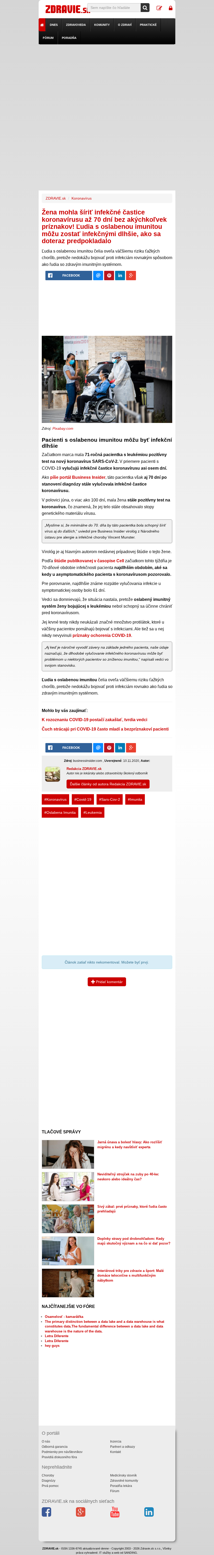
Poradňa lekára (121, 1486)
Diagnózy (48, 1480)
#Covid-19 (82, 799)
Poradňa (69, 37)
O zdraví (125, 24)
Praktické (148, 24)
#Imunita (135, 799)
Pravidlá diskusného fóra (59, 1457)
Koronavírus (82, 198)
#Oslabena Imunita (60, 812)
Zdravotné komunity (124, 1480)
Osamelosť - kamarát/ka (64, 1317)
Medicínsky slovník (123, 1475)
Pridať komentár (109, 982)
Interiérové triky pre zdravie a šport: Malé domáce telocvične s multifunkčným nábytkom (130, 1275)
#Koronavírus (55, 799)
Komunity (102, 24)
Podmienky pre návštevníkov (62, 1452)
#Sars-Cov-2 (109, 799)
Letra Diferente (56, 1336)
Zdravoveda (76, 24)
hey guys (52, 1346)
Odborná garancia (55, 1447)
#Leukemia (93, 812)
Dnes (54, 24)
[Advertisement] (107, 80)
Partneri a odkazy (122, 1447)
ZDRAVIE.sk (56, 198)
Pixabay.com (62, 428)
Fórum (48, 37)
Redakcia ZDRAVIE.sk (84, 769)
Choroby (48, 1475)
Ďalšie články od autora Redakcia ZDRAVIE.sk (108, 784)
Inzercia (115, 1441)
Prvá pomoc (50, 1486)
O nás (46, 1441)
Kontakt (115, 1452)
